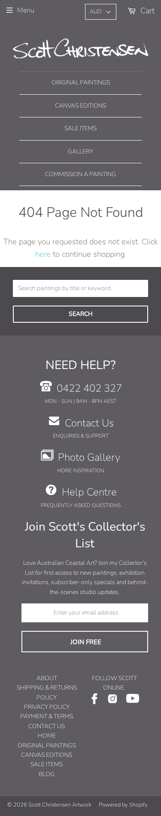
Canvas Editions (80, 106)
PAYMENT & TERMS (46, 716)
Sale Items (80, 128)
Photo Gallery (89, 457)
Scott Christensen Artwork (59, 805)
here (43, 254)
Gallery (80, 151)
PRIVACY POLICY (47, 707)
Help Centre (89, 492)
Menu (25, 10)
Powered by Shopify (123, 805)
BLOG (47, 774)
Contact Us (89, 423)
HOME (47, 736)
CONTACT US (46, 726)
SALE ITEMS (46, 764)
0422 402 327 (89, 388)
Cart (146, 10)
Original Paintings (81, 82)
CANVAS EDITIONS (46, 755)
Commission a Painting (80, 174)
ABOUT (46, 678)
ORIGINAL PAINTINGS (47, 745)
